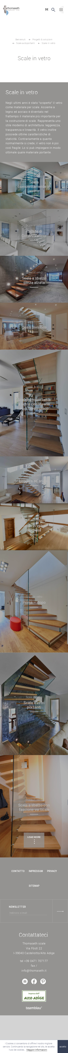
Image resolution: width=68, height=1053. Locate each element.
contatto (18, 871)
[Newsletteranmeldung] (60, 910)
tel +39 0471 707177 (34, 961)
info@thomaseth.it (34, 970)
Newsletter (17, 907)
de (46, 9)
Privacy (52, 871)
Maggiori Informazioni (37, 1049)
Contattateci (33, 934)
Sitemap (34, 885)
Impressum (36, 871)
